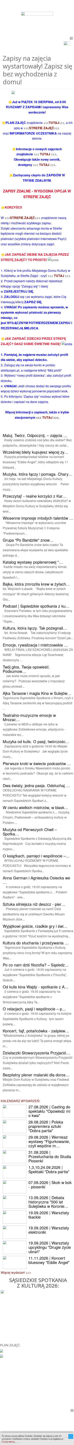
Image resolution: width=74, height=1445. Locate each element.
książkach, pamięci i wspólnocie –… (36, 856)
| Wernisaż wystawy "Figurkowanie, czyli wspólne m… (49, 1141)
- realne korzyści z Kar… (35, 496)
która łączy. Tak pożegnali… (35, 628)
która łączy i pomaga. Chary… (37, 474)
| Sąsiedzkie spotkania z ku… (36, 606)
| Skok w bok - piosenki (50, 1184)
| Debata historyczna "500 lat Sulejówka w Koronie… (48, 1202)
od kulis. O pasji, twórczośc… (36, 741)
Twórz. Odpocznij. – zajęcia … (35, 435)
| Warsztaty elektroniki (48, 1230)
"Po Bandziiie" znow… (28, 540)
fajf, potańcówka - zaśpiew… (36, 1031)
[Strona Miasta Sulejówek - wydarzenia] (1, 1355)
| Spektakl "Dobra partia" (48, 1169)
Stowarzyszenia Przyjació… (36, 1053)
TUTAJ (54, 122)
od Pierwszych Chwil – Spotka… (30, 832)
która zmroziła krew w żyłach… (36, 584)
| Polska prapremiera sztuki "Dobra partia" (45, 1126)
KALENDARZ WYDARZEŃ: (20, 1101)
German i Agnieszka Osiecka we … (36, 880)
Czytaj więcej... (9, 1441)
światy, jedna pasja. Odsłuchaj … (36, 785)
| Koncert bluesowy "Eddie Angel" (48, 1260)
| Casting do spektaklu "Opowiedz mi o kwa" (49, 1111)
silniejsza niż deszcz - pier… (34, 904)
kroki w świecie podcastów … (37, 763)
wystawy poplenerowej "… (33, 562)
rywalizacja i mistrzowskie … (35, 645)
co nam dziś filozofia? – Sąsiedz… (36, 965)
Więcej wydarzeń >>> (16, 1272)
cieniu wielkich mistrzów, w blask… (35, 807)
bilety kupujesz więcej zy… (35, 452)
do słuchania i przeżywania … (36, 943)
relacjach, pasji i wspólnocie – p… (34, 1009)
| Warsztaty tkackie (48, 1215)
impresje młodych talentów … (38, 518)
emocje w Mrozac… (29, 717)
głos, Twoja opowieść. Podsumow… (26, 669)
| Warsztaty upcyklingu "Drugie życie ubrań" (49, 1247)
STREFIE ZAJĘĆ (41, 128)
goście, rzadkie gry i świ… (35, 926)
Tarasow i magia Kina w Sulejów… (37, 693)
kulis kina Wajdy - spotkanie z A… (35, 987)
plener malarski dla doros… (36, 1075)
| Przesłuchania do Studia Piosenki (49, 1156)
